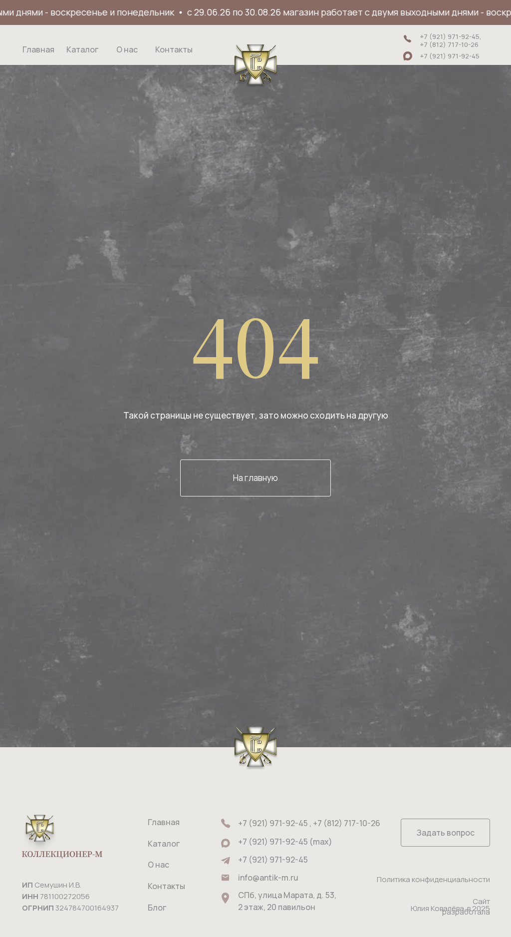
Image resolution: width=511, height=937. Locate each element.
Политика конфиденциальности (433, 879)
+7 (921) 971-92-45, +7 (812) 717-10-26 (451, 40)
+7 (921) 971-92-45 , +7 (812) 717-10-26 (309, 823)
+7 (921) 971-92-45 (273, 859)
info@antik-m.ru (268, 877)
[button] (445, 833)
